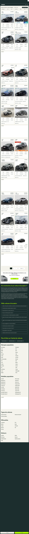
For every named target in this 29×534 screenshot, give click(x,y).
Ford (2, 11)
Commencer (14, 278)
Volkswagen (4, 85)
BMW (16, 105)
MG (16, 65)
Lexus (3, 65)
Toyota (3, 105)
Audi (16, 11)
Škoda (16, 85)
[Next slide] (13, 22)
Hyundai (3, 159)
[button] (7, 12)
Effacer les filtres (24, 7)
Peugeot (16, 213)
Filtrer (22, 532)
